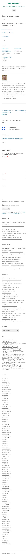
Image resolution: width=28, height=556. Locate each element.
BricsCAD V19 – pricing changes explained (11, 315)
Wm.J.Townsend (5, 265)
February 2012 (5, 467)
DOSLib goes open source (8, 311)
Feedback (10, 355)
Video (13, 368)
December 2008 (5, 525)
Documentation (21, 354)
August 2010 (5, 491)
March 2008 (4, 542)
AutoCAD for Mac (7, 345)
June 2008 (4, 536)
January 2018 (5, 408)
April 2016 (4, 445)
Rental (17, 362)
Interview (17, 357)
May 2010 (4, 497)
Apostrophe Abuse (7, 29)
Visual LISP (20, 368)
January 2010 (5, 504)
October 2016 (5, 434)
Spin (11, 363)
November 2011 (5, 473)
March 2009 (4, 519)
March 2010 (4, 501)
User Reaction (6, 368)
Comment (5, 157)
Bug (5, 351)
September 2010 (5, 490)
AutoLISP (17, 348)
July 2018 (4, 397)
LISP (10, 358)
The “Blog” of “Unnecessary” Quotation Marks (6, 50)
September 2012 (5, 454)
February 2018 (5, 406)
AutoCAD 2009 (9, 343)
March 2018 (4, 404)
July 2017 (4, 417)
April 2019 (4, 380)
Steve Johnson (5, 70)
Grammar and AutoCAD (17, 49)
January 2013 (5, 447)
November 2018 (5, 389)
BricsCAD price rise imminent (8, 317)
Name (4, 174)
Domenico (4, 259)
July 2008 (4, 534)
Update (5, 366)
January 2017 (5, 428)
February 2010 (5, 503)
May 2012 (4, 462)
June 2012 (4, 460)
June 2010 (4, 495)
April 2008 (4, 540)
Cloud (5, 353)
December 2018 (5, 387)
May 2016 (4, 443)
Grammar (18, 66)
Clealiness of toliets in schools (7, 58)
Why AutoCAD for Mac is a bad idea (16, 267)
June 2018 (4, 398)
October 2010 (5, 488)
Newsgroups (10, 359)
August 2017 (5, 415)
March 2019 (4, 382)
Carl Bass (20, 351)
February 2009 (5, 521)
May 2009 (4, 516)
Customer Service (9, 354)
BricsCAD (7, 349)
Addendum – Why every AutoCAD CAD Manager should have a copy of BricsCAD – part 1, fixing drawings (13, 302)
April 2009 (4, 517)
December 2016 (5, 430)
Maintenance (18, 358)
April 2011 (4, 484)
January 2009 (5, 523)
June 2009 (4, 514)
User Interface (14, 367)
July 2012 (4, 458)
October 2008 (5, 529)
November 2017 (5, 411)
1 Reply (3, 19)
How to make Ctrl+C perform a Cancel (10, 231)
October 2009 (5, 506)
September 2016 (5, 436)
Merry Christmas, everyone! (8, 298)
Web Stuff (5, 369)
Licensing (5, 358)
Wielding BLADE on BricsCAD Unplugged (11, 308)
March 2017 (4, 424)
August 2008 (5, 532)
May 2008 (4, 538)
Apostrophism (5, 36)
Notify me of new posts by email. (10, 205)
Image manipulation (7, 357)
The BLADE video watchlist (8, 289)
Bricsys (17, 350)
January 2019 (5, 385)
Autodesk (10, 346)
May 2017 (4, 421)
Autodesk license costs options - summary (11, 237)
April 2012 (4, 464)
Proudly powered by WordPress (8, 553)
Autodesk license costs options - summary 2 (12, 239)
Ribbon (23, 362)
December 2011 (5, 471)
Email (4, 180)
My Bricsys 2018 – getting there (9, 319)
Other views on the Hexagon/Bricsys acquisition (13, 321)
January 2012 (5, 469)
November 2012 (5, 450)
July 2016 (4, 439)
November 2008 (5, 527)
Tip (18, 365)
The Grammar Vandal (7, 32)
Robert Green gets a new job (8, 291)
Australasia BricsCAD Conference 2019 (10, 287)
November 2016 (5, 432)
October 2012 (5, 452)
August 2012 (5, 456)
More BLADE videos (6, 293)
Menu (14, 10)
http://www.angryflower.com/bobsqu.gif (12, 138)
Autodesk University (7, 348)
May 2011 (4, 482)
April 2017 (4, 423)
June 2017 (4, 419)
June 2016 (4, 441)
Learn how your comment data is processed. (13, 212)
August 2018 (5, 395)
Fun (14, 66)
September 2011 (5, 477)
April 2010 (4, 499)
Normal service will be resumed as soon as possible (13, 313)
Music (4, 359)
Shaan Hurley (5, 363)
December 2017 (5, 410)
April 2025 (4, 378)
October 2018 (5, 391)
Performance (6, 360)
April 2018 (4, 402)
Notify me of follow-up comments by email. (13, 201)
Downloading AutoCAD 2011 (8, 229)
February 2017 (5, 426)
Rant (11, 362)
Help (21, 355)
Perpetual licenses (15, 360)
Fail (4, 355)
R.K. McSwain (5, 252)
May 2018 (4, 400)
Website (4, 186)
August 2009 (5, 510)
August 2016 (5, 437)
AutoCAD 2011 (21, 343)
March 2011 (4, 486)
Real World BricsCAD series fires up (10, 296)
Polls (5, 362)
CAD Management (13, 351)
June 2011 (4, 480)
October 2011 (5, 475)
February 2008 (5, 544)
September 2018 (5, 393)
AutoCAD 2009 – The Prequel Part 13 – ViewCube (8, 112)
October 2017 (5, 413)
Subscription (8, 365)
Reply (3, 142)
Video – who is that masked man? (9, 306)
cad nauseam (14, 3)
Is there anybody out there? (16, 252)
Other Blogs (23, 66)
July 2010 (4, 493)
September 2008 (5, 531)
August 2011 (5, 478)
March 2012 (4, 465)
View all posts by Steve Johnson (10, 98)
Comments (12, 353)
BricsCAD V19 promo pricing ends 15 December (12, 309)
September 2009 (5, 508)
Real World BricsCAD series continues (10, 295)
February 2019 (5, 384)
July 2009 (4, 512)
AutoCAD (9, 341)
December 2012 (5, 449)
